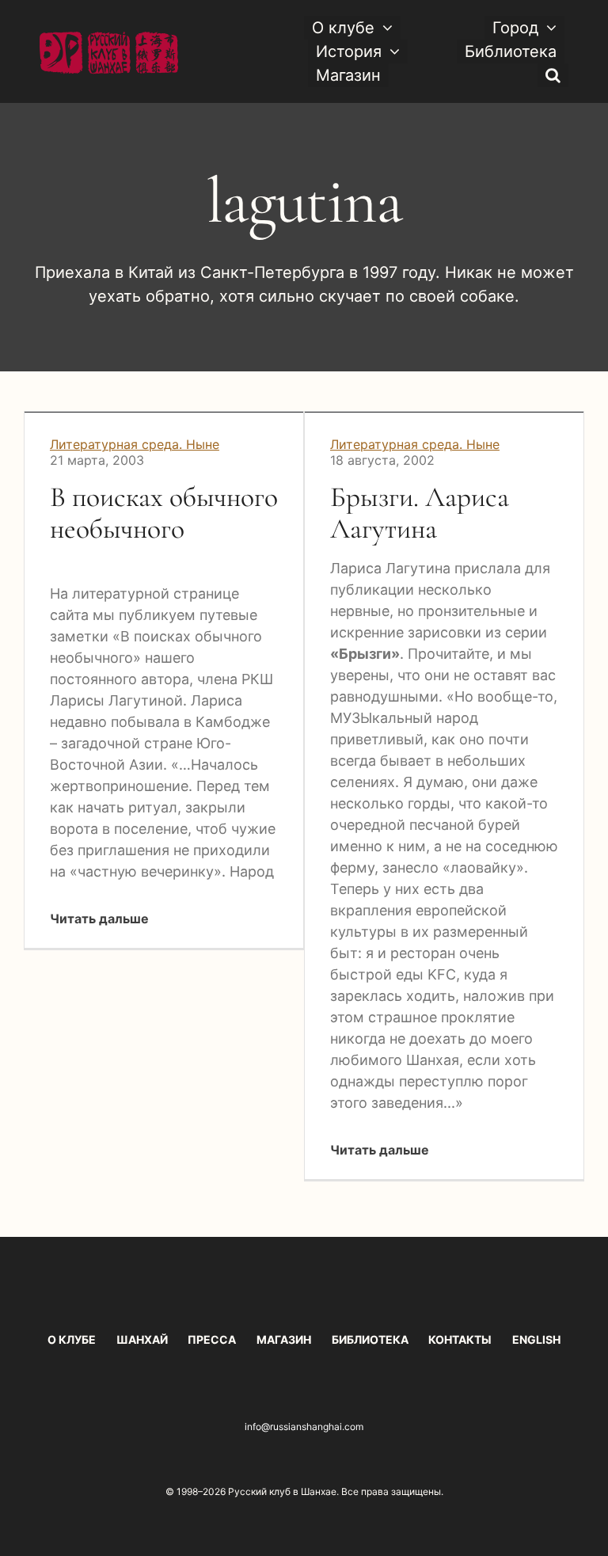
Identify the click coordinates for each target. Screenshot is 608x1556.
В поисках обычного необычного (164, 513)
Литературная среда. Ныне (134, 444)
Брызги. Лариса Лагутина (419, 513)
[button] (553, 75)
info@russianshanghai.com (304, 1426)
